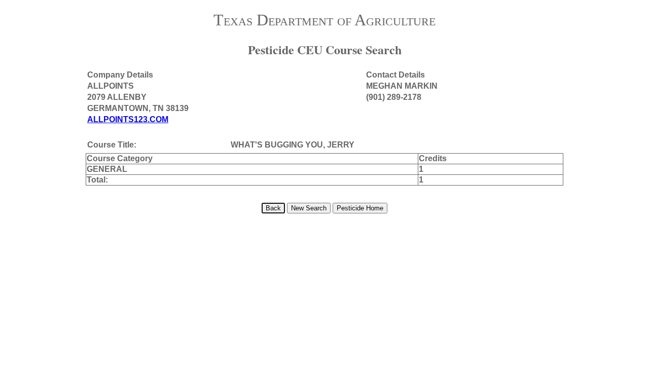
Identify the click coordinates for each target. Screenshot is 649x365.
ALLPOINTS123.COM (127, 119)
